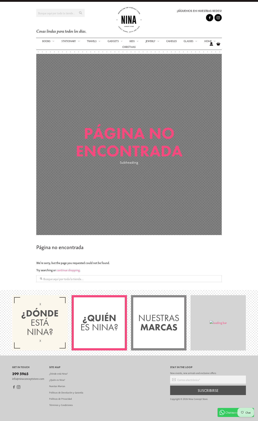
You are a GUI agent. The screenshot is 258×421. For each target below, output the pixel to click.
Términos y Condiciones (61, 405)
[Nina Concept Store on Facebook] (209, 18)
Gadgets (113, 41)
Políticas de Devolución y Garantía (66, 392)
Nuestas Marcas (57, 386)
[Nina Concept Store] (129, 20)
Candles (171, 41)
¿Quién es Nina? (57, 380)
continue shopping (68, 269)
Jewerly (150, 41)
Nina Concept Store (198, 399)
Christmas (129, 47)
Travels (92, 41)
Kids (132, 41)
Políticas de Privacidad (60, 398)
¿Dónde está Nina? (58, 373)
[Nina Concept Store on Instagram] (218, 18)
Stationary (68, 41)
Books (46, 41)
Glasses (188, 41)
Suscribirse (208, 390)
